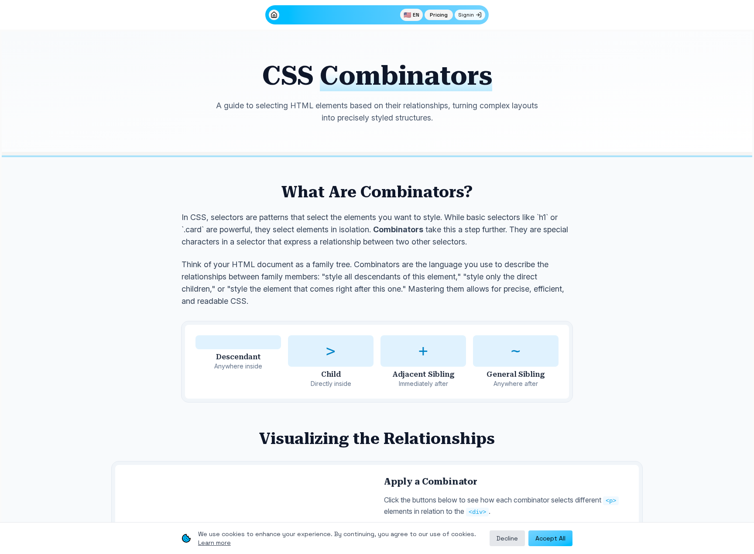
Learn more (214, 543)
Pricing (439, 14)
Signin (466, 14)
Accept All (550, 538)
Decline (507, 538)
